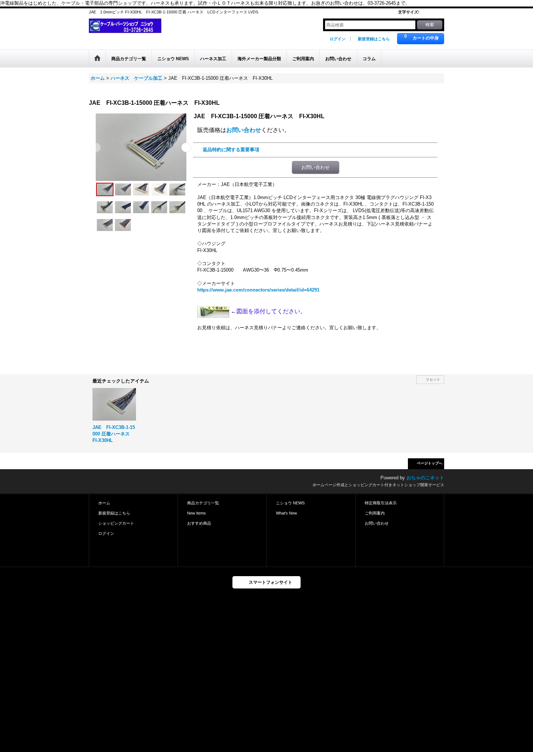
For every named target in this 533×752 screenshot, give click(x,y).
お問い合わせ (243, 130)
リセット (433, 379)
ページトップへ (429, 463)
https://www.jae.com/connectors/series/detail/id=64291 (258, 290)
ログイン (338, 39)
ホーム (104, 503)
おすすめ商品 (199, 523)
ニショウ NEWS (290, 503)
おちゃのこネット (425, 477)
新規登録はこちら (374, 39)
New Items (196, 513)
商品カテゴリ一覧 (203, 503)
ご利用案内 (375, 513)
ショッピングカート (116, 523)
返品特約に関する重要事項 (231, 149)
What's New (286, 513)
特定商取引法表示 (381, 503)
